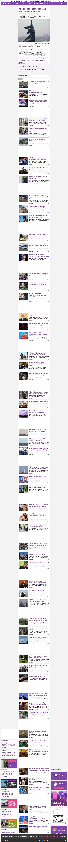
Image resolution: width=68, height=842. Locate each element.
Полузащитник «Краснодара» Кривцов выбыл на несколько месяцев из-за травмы (38, 284)
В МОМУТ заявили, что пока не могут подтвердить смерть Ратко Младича (37, 741)
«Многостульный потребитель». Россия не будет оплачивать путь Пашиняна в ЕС (8, 794)
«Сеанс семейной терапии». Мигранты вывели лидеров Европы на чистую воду (8, 834)
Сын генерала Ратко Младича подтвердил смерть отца (39, 628)
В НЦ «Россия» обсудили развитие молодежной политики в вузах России (38, 158)
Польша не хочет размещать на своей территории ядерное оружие (12, 784)
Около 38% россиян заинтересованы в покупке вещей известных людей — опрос (38, 515)
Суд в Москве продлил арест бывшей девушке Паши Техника (38, 656)
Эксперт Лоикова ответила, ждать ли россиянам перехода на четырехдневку (38, 402)
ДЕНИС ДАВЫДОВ (5, 757)
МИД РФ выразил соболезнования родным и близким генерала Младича (32, 67)
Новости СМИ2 (21, 76)
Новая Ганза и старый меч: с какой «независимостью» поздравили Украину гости (8, 754)
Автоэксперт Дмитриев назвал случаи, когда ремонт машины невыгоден (39, 374)
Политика (10, 761)
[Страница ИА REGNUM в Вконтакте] (42, 840)
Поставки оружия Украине (34, 1)
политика (4, 769)
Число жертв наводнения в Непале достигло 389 (27, 70)
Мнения (29, 3)
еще (65, 823)
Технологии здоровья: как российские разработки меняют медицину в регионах (33, 69)
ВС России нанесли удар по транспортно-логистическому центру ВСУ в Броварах (39, 467)
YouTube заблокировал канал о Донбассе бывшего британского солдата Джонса (39, 675)
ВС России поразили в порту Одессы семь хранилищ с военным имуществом (39, 430)
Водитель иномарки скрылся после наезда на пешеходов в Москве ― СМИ (38, 196)
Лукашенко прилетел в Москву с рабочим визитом (39, 314)
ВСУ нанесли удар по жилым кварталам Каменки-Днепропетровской (38, 91)
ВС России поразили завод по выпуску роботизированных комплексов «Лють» (38, 235)
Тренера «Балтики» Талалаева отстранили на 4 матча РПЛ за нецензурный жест (39, 544)
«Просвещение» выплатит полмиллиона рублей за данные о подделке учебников (38, 274)
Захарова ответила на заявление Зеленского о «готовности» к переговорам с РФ (39, 334)
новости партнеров (23, 75)
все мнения (14, 757)
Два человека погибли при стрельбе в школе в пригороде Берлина (38, 525)
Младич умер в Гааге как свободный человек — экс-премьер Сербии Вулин (38, 619)
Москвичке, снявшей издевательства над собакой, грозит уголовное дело (38, 713)
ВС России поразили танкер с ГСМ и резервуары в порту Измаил (37, 439)
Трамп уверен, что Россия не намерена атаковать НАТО (12, 764)
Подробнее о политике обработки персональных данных (49, 836)
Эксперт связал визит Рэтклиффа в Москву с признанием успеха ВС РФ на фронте (38, 807)
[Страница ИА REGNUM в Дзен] (47, 840)
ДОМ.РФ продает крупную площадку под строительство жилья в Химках (38, 638)
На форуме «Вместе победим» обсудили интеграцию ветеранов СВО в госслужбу (38, 101)
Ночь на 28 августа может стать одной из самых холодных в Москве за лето (38, 827)
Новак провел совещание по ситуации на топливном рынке (38, 778)
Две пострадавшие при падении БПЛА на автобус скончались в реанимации (8, 744)
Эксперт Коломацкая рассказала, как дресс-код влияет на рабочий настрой (38, 392)
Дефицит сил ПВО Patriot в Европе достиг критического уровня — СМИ (39, 82)
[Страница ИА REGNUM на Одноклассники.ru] (44, 840)
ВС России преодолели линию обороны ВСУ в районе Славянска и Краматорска (38, 750)
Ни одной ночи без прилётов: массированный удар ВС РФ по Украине (58, 803)
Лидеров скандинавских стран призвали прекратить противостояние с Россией (38, 694)
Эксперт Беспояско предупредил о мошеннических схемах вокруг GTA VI (38, 411)
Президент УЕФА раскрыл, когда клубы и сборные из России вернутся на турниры (39, 788)
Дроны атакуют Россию (15, 1)
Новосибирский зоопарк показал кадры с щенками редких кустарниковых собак (39, 769)
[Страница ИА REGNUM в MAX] (39, 840)
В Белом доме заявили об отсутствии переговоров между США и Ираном (37, 553)
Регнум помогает (48, 3)
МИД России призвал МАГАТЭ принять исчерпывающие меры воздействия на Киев (12, 824)
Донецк (20, 13)
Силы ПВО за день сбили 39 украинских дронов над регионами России (38, 168)
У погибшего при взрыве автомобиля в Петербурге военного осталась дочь (38, 486)
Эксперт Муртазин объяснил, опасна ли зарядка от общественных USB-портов (39, 449)
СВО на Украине (24, 1)
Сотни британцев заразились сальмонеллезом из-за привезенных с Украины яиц (38, 295)
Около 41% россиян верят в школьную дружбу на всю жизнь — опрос (38, 666)
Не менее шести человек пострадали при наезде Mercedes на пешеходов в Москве (12, 803)
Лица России (39, 3)
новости (20, 79)
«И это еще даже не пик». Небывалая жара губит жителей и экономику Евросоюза (8, 774)
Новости (18, 3)
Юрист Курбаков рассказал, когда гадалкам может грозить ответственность (38, 477)
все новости (4, 747)
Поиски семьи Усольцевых (46, 1)
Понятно (63, 836)
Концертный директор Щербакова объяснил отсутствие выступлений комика (39, 255)
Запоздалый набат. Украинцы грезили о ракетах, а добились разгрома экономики (7, 814)
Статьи (23, 3)
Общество (10, 780)
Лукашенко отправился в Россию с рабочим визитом (37, 591)
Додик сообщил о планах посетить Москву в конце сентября (39, 563)
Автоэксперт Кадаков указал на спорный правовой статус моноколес (37, 353)
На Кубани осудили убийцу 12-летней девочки (38, 731)
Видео (33, 3)
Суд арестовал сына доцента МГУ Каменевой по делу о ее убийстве (37, 703)
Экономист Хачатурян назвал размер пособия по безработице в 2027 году (38, 505)
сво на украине (56, 791)
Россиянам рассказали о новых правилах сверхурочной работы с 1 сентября (37, 363)
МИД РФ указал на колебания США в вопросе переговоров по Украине (38, 600)
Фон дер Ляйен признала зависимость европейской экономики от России (38, 817)
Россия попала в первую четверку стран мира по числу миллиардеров (38, 324)
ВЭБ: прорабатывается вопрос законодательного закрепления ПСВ (37, 581)
